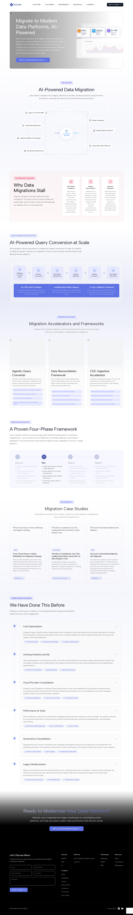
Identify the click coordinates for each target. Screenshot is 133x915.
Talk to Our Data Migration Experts (65, 829)
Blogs (116, 858)
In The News (65, 892)
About (63, 874)
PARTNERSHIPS (64, 4)
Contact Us (65, 888)
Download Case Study (60, 578)
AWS (102, 865)
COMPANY (90, 4)
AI (62, 865)
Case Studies (119, 862)
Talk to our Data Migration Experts (31, 60)
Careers (63, 881)
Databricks (104, 858)
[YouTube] (122, 909)
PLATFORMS (49, 4)
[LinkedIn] (119, 909)
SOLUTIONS (36, 4)
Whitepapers (119, 865)
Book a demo (65, 885)
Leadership (64, 878)
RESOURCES (78, 4)
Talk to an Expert (113, 4)
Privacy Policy (111, 908)
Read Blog (18, 578)
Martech (64, 858)
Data (62, 862)
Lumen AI (77, 862)
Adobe (103, 862)
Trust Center (65, 895)
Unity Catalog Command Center (84, 858)
